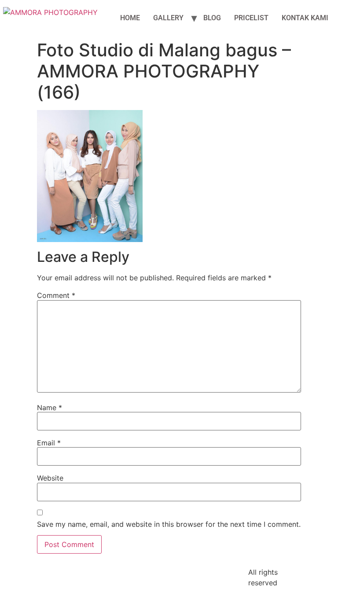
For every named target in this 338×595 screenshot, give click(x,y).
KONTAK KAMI (305, 18)
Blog (212, 18)
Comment (56, 295)
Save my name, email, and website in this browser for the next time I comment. (169, 524)
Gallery (168, 18)
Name (49, 407)
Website (50, 477)
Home (130, 18)
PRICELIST (251, 18)
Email (49, 442)
